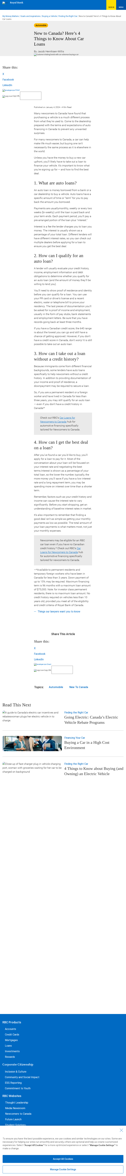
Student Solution (15, 1124)
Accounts (10, 1029)
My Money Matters (10, 16)
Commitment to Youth (18, 1088)
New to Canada (78, 687)
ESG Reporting (13, 1082)
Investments (12, 1051)
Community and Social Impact (22, 1077)
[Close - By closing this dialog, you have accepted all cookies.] (121, 1130)
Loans (8, 1045)
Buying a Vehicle (49, 16)
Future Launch (13, 1119)
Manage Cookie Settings (63, 1169)
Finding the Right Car (68, 16)
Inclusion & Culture (15, 1071)
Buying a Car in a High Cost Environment (86, 745)
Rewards (10, 1056)
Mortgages (11, 1040)
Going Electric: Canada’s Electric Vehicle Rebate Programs (91, 720)
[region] (63, 1151)
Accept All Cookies (63, 1159)
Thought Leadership (16, 1102)
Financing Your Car (74, 737)
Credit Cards (12, 1034)
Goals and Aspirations (31, 16)
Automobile (56, 687)
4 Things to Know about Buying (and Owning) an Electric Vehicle (93, 771)
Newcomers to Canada (18, 1113)
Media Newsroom (15, 1108)
